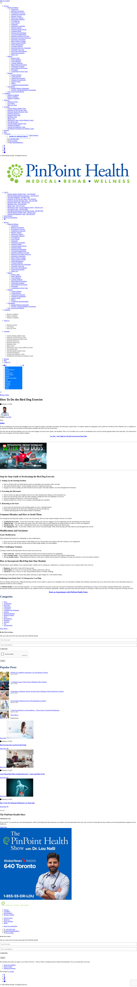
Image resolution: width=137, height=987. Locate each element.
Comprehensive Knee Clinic (19, 71)
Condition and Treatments (11, 610)
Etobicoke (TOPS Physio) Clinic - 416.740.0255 (21, 199)
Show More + (4, 628)
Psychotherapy (15, 21)
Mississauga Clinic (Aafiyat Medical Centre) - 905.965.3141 (25, 207)
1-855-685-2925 (14, 139)
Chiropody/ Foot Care (17, 49)
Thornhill (7, 371)
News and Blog (8, 921)
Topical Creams (15, 81)
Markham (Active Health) (10, 378)
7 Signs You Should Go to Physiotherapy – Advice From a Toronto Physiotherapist (35, 710)
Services (6, 6)
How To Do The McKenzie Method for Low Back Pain (17, 803)
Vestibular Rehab (16, 31)
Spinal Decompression (17, 53)
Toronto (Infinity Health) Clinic (16, 108)
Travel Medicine (16, 61)
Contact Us (7, 134)
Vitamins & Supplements (18, 80)
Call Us (6, 192)
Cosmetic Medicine (17, 63)
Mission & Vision (12, 102)
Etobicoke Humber (9, 374)
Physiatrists (14, 70)
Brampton (7, 376)
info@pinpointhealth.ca (16, 142)
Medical (9, 56)
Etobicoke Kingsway (13, 113)
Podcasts (6, 130)
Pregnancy (7, 620)
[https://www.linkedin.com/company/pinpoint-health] (4, 151)
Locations (7, 107)
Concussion (7, 608)
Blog (5, 132)
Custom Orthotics (16, 75)
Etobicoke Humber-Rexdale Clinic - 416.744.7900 (22, 201)
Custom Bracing (16, 76)
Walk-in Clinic (15, 58)
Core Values (11, 103)
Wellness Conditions (13, 98)
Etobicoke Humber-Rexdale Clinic (17, 112)
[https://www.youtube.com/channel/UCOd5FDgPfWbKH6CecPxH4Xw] (4, 152)
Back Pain (7, 605)
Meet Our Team (12, 105)
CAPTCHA (4, 649)
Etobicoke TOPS (8, 373)
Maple (6, 379)
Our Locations (13, 141)
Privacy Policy (8, 966)
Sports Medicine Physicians (19, 68)
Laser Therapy (15, 23)
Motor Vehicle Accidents (18, 41)
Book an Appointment (18, 136)
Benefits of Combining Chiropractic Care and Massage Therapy (29, 672)
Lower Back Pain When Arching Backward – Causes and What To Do (22, 774)
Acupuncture (7, 603)
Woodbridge (7, 384)
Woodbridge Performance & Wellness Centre (20, 128)
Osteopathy (14, 24)
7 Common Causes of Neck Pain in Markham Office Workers (29, 682)
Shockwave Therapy (17, 17)
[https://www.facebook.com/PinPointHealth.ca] (4, 145)
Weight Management (17, 44)
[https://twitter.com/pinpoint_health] (4, 149)
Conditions (7, 93)
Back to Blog (5, 395)
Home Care (14, 54)
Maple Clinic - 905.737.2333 (16, 206)
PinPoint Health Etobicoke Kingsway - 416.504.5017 (23, 196)
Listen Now (3, 827)
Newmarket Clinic (12, 122)
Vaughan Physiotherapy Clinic (16, 127)
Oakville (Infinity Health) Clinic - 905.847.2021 (21, 212)
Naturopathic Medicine (18, 19)
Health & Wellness (9, 613)
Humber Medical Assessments (20, 88)
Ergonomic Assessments (18, 39)
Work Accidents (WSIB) (18, 43)
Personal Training (16, 28)
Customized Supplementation (19, 85)
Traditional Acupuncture (18, 14)
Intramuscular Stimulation (18, 33)
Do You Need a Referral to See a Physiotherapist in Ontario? (28, 701)
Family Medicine (16, 60)
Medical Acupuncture (17, 11)
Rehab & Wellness (12, 7)
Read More (3, 748)
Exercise (6, 612)
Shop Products (34, 135)
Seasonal (6, 622)
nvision (12, 971)
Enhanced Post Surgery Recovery (21, 38)
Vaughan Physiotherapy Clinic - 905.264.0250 (21, 214)
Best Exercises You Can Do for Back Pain (13, 745)
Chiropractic (14, 9)
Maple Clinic (11, 118)
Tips (5, 623)
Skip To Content (5, 1)
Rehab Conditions (12, 97)
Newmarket (7, 383)
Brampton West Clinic (14, 115)
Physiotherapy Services (18, 12)
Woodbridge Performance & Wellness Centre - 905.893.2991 (25, 211)
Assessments (11, 86)
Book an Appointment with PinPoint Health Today (68, 592)
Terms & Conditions (10, 965)
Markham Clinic (12, 117)
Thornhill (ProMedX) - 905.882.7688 (18, 197)
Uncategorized (8, 625)
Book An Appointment (10, 217)
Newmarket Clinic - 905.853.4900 (17, 209)
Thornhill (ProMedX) (13, 125)
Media (5, 923)
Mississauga (8, 381)
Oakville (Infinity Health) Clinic (16, 123)
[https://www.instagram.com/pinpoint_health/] (4, 147)
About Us (7, 100)
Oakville (7, 386)
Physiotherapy (8, 618)
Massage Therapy (16, 16)
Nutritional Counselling (18, 26)
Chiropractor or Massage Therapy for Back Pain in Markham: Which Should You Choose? (37, 691)
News (5, 602)
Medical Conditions (13, 95)
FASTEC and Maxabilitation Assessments (23, 90)
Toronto (6, 368)
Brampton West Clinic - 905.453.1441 (18, 202)
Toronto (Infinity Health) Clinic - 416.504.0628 (21, 194)
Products (10, 73)
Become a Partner (9, 915)
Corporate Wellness (17, 46)
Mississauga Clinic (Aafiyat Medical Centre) (20, 120)
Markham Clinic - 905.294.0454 (16, 204)
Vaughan (7, 388)
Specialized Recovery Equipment (21, 48)
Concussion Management (18, 34)
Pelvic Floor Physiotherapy (19, 51)
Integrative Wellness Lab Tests (20, 36)
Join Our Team (8, 918)
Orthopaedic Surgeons (17, 66)
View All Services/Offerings (15, 91)
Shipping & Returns (9, 968)
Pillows (13, 83)
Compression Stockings (18, 78)
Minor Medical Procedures (19, 65)
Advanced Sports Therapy (19, 29)
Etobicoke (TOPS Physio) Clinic (17, 110)
